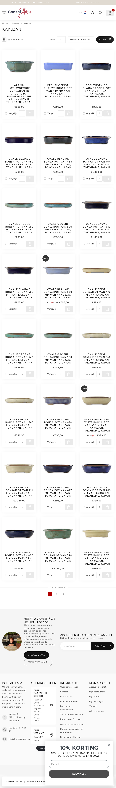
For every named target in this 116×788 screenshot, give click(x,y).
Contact (64, 691)
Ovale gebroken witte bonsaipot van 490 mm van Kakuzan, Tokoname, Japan (97, 425)
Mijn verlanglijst (96, 701)
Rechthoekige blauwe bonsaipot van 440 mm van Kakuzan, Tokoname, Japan (58, 91)
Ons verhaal (66, 696)
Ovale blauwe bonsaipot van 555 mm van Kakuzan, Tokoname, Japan (19, 293)
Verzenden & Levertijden (72, 714)
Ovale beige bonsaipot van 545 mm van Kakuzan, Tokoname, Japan (19, 423)
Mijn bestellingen (97, 691)
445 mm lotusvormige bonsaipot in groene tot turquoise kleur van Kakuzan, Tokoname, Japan (19, 93)
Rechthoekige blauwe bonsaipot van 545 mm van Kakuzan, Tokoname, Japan (97, 91)
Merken (15, 23)
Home (5, 23)
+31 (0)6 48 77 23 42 (17, 729)
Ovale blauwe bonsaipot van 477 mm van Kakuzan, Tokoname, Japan (58, 491)
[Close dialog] (109, 745)
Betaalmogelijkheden (70, 737)
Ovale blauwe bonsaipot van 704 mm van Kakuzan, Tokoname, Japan (96, 163)
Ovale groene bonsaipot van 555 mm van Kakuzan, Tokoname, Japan (19, 228)
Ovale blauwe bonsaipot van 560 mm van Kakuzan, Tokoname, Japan (19, 163)
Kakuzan (27, 23)
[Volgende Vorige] (63, 594)
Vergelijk (13, 113)
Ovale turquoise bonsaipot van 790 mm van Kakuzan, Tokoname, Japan (58, 556)
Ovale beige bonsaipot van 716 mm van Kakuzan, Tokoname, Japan (19, 491)
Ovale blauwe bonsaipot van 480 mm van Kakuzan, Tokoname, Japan (19, 556)
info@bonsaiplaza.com (19, 739)
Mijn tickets (94, 696)
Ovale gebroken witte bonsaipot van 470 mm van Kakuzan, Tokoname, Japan (97, 558)
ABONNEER (79, 773)
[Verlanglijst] (100, 13)
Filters (103, 39)
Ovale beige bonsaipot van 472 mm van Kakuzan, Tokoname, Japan (97, 293)
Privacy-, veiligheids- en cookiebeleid (71, 731)
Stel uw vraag (36, 655)
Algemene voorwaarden (72, 724)
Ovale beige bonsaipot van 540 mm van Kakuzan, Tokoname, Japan (96, 358)
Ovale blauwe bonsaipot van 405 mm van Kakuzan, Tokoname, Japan (96, 491)
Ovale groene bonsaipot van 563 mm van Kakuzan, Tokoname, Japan (19, 358)
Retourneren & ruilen (70, 719)
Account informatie (98, 686)
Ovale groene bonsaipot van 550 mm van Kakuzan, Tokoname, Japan (58, 228)
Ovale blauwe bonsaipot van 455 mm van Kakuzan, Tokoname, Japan (58, 163)
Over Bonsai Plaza (69, 686)
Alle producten (96, 711)
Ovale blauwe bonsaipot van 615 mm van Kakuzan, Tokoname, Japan (97, 228)
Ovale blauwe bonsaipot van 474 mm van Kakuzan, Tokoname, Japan (58, 423)
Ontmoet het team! (69, 701)
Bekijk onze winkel (38, 662)
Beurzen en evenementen (66, 708)
